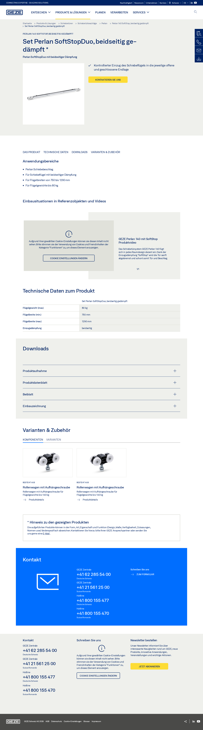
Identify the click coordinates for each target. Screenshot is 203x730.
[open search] (195, 12)
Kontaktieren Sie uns (108, 79)
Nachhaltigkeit (126, 3)
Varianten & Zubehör (105, 152)
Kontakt (28, 640)
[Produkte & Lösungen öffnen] (89, 12)
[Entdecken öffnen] (49, 12)
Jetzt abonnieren (149, 666)
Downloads (80, 152)
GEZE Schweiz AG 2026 (34, 721)
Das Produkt (31, 152)
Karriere (163, 3)
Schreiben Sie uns (89, 640)
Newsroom (138, 3)
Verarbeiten (119, 12)
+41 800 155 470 (93, 613)
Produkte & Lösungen (71, 12)
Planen (100, 12)
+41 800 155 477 (93, 600)
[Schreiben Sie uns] (199, 50)
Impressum (96, 721)
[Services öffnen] (148, 12)
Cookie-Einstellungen (72, 721)
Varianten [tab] (53, 439)
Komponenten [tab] (33, 439)
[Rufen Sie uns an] (199, 42)
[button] (175, 3)
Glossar (86, 721)
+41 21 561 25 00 (93, 587)
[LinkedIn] (192, 3)
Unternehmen (151, 3)
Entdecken (39, 12)
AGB (47, 721)
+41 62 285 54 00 (94, 574)
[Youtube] (195, 3)
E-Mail (46, 533)
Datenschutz (56, 721)
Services (139, 12)
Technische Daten (56, 152)
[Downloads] (199, 59)
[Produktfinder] (199, 34)
